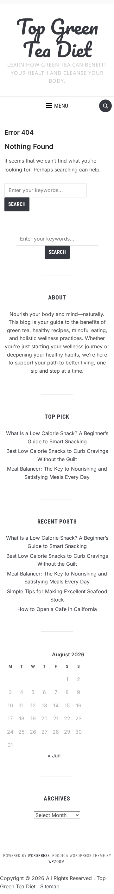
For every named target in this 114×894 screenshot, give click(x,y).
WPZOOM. (57, 861)
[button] (57, 106)
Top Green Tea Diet (57, 38)
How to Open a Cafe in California (57, 609)
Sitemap (50, 886)
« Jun (54, 755)
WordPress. (39, 855)
